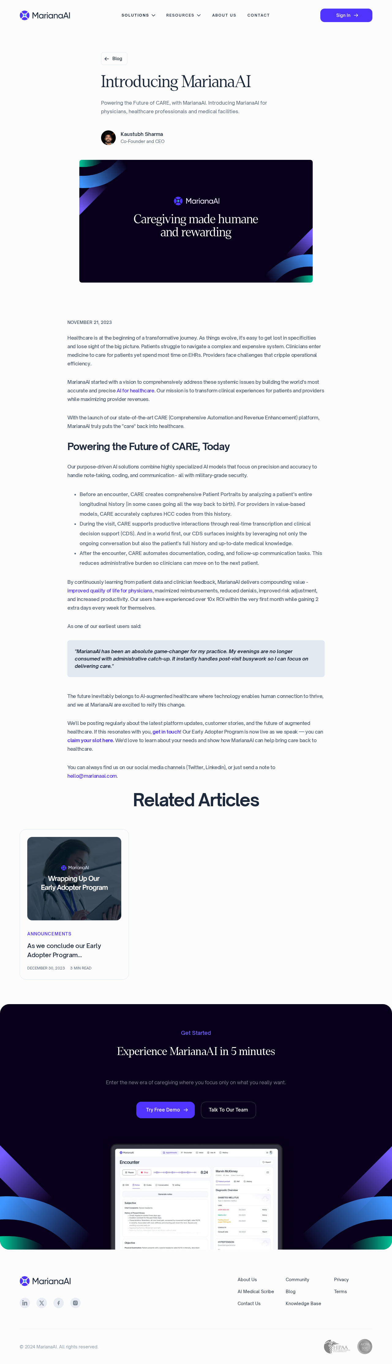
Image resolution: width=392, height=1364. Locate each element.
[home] (46, 15)
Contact (258, 15)
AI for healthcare (135, 390)
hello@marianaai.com (92, 776)
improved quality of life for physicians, (110, 591)
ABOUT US (224, 15)
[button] (139, 15)
